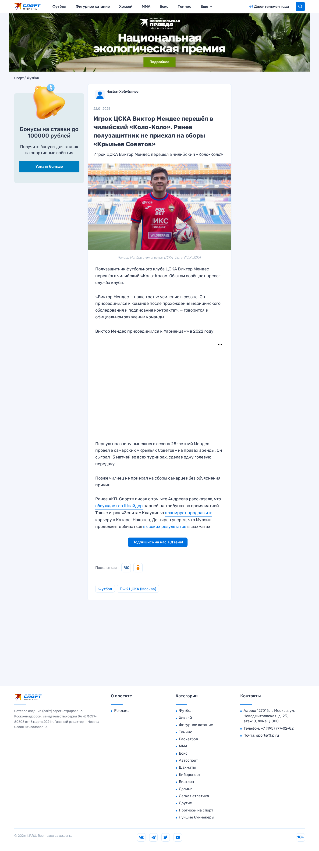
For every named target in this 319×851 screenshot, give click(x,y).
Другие (185, 803)
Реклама (122, 710)
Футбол (59, 6)
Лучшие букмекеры (196, 817)
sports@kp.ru (267, 735)
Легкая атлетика (194, 796)
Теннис (184, 6)
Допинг (185, 789)
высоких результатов (164, 526)
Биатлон (186, 781)
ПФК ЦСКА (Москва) (138, 589)
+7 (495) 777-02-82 (277, 728)
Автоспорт (188, 760)
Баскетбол (188, 739)
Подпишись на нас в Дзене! (157, 542)
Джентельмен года (271, 6)
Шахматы (187, 767)
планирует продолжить (188, 512)
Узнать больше (49, 166)
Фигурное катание (93, 6)
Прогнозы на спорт (196, 810)
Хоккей (125, 6)
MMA (146, 6)
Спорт (19, 78)
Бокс (164, 6)
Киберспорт (190, 774)
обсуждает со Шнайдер (119, 505)
